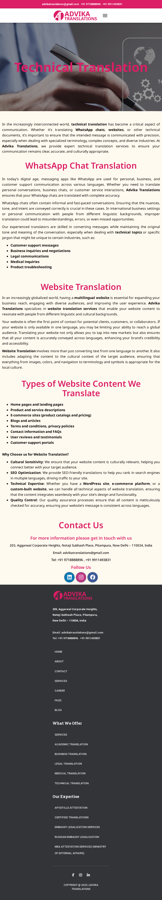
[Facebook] (92, 577)
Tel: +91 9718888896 (67, 559)
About (59, 661)
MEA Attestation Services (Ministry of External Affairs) (80, 850)
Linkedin (88, 875)
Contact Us (81, 525)
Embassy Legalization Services (77, 827)
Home (58, 651)
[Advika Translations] (76, 16)
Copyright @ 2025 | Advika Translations (81, 887)
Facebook (73, 875)
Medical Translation (70, 773)
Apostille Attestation (71, 807)
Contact (61, 671)
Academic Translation (71, 744)
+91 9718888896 (91, 4)
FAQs (58, 700)
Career (60, 690)
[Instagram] (81, 577)
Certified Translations (72, 817)
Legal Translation (68, 763)
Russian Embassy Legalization (77, 837)
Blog (58, 710)
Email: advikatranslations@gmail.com (81, 553)
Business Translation (70, 754)
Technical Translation (72, 783)
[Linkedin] (69, 577)
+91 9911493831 (112, 4)
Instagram (80, 875)
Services (61, 681)
